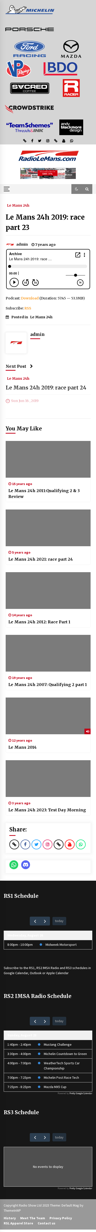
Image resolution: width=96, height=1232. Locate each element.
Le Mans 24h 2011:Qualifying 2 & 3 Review (44, 493)
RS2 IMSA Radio (47, 968)
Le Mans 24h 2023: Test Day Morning (47, 809)
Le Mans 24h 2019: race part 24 (46, 387)
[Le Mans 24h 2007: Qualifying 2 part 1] (48, 653)
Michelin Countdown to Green (65, 1054)
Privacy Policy (60, 1218)
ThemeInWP (12, 1210)
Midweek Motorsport (61, 944)
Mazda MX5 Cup (55, 1087)
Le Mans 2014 (22, 747)
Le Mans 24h (18, 205)
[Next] (45, 921)
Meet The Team (32, 1218)
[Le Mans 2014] (48, 716)
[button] (76, 189)
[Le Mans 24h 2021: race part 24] (48, 527)
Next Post (16, 366)
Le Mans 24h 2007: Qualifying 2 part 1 (47, 684)
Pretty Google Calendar (80, 1093)
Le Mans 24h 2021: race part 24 (40, 559)
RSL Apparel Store (18, 1223)
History (10, 1218)
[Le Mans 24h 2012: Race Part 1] (48, 590)
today (59, 921)
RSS (27, 308)
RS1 (32, 968)
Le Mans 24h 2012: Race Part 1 (39, 621)
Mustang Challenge (58, 1044)
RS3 (69, 968)
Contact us (46, 1223)
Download (30, 298)
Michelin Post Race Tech (61, 1077)
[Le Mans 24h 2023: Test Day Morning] (48, 778)
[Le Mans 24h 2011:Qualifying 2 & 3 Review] (48, 459)
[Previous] (35, 921)
